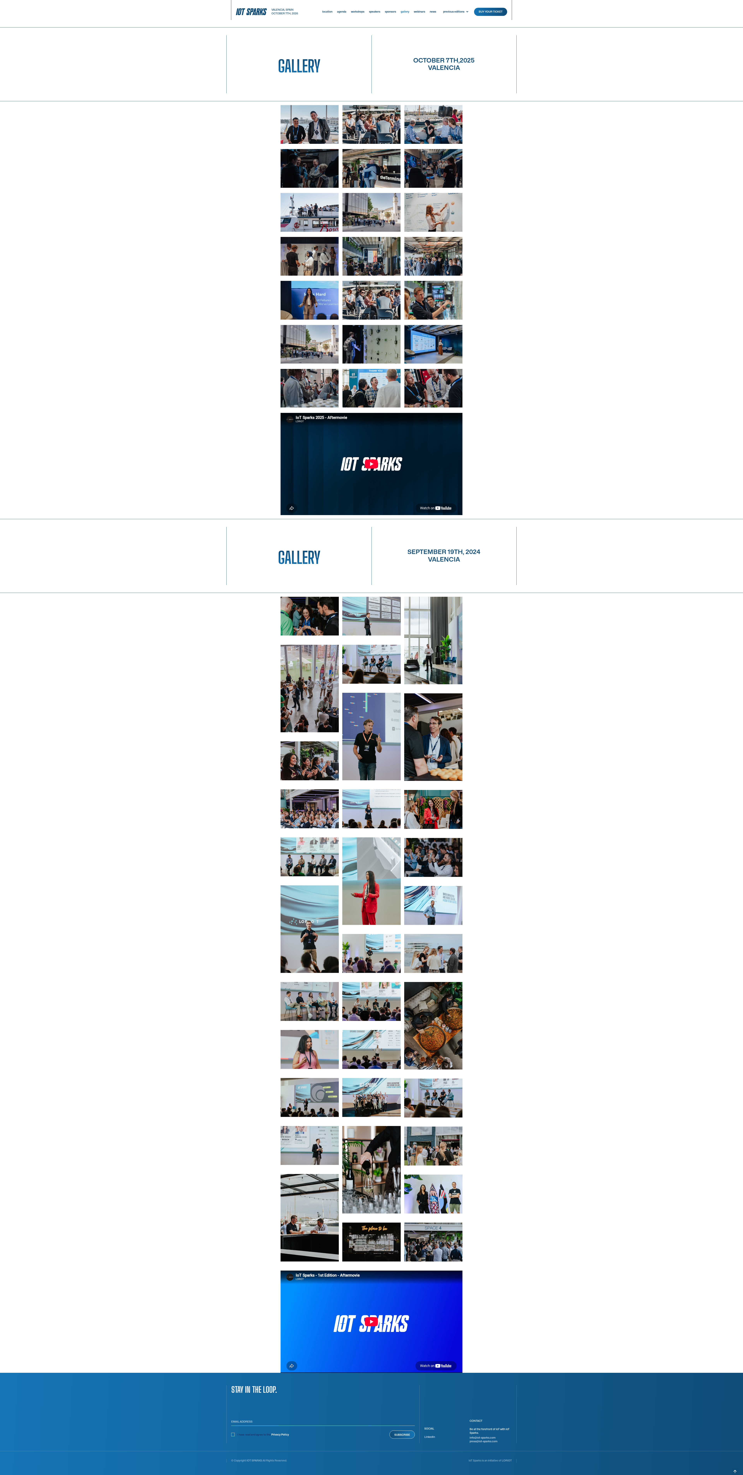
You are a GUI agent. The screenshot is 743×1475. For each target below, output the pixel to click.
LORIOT (507, 1460)
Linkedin (429, 1437)
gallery (405, 11)
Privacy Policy (280, 1434)
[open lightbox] (310, 124)
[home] (251, 11)
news (433, 11)
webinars (419, 11)
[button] (455, 11)
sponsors (390, 11)
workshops (357, 11)
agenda (341, 11)
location (327, 11)
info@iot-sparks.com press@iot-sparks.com (483, 1439)
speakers (374, 11)
